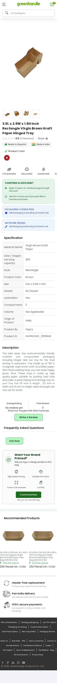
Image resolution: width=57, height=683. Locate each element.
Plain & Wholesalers (9, 622)
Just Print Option (49, 622)
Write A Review (28, 417)
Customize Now (28, 494)
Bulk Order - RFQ (18, 641)
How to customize (36, 641)
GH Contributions (21, 655)
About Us (4, 641)
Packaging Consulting (17, 627)
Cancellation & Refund (32, 645)
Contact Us (51, 641)
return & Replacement (25, 650)
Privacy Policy (37, 655)
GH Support (7, 650)
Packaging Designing (30, 622)
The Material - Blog (46, 650)
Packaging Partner (47, 631)
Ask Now (14, 441)
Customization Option (39, 627)
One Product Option (10, 631)
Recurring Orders (29, 631)
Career (48, 645)
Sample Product (12, 645)
